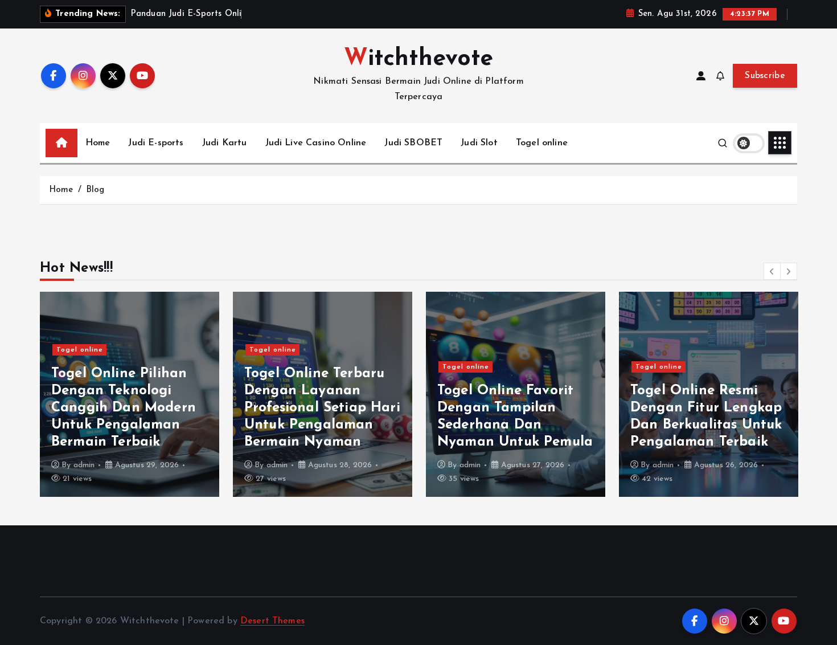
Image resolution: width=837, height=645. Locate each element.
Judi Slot (479, 143)
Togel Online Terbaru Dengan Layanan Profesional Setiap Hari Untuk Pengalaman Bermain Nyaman (322, 408)
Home (97, 143)
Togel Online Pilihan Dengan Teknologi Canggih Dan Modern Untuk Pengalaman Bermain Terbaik (123, 408)
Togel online (542, 143)
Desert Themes (272, 621)
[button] (772, 271)
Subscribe (765, 75)
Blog (95, 190)
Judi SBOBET (413, 143)
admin (84, 465)
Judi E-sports (155, 143)
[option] (129, 394)
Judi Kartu (224, 143)
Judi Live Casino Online (316, 143)
